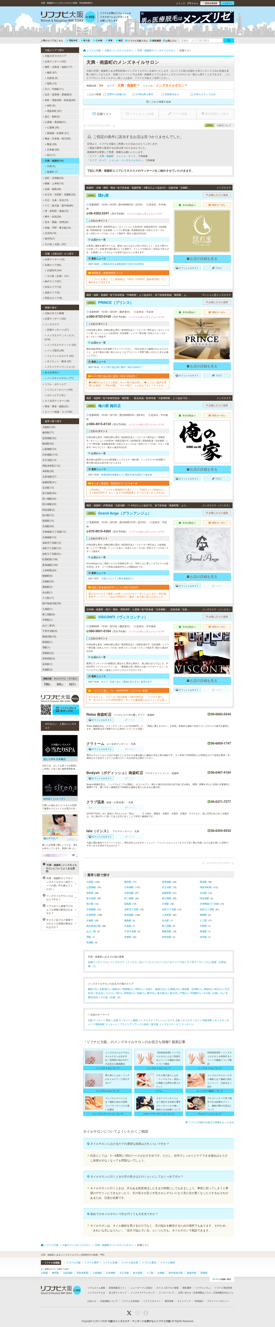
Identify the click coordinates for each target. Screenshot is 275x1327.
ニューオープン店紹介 (141, 1287)
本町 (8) (51, 105)
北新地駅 (129, 892)
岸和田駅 (167, 936)
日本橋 (99, 40)
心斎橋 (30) (53, 127)
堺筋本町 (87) (54, 110)
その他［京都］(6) (110, 997)
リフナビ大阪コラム (138, 40)
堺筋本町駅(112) (51, 465)
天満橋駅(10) (49, 537)
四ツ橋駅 (129, 898)
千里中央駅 (130, 931)
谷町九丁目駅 (207, 909)
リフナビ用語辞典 (223, 1287)
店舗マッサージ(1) (98, 962)
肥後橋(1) (127, 989)
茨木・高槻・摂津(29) (56, 222)
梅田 (120, 40)
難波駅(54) (48, 443)
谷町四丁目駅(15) (51, 542)
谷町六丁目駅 (169, 909)
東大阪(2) (162, 993)
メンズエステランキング (142, 1292)
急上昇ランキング (118, 1292)
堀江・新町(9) (52, 116)
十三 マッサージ (184, 1024)
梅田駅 (127, 881)
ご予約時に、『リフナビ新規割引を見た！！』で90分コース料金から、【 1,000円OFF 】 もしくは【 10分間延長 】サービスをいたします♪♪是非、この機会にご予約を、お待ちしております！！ (127, 491)
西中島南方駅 (93, 925)
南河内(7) (50, 238)
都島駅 (127, 920)
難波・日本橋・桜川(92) (58, 138)
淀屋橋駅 (167, 881)
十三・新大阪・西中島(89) (59, 205)
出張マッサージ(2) (55, 259)
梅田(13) (92, 989)
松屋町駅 (91, 914)
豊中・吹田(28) (53, 216)
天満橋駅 (91, 909)
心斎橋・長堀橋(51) (55, 122)
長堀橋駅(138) (50, 564)
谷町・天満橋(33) (54, 177)
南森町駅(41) (49, 482)
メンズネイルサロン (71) (60, 377)
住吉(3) (99, 993)
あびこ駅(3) (48, 625)
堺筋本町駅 (206, 887)
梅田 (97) (52, 72)
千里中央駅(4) (49, 630)
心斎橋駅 (91, 887)
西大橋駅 (167, 898)
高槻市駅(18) (49, 636)
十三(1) (110, 993)
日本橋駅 (129, 887)
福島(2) (116, 989)
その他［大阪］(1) (213, 993)
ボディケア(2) (176, 962)
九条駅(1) (47, 608)
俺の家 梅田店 (104, 405)
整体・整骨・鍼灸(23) (56, 406)
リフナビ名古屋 (129, 1262)
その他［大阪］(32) (55, 244)
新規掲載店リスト (118, 1287)
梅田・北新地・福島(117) (58, 66)
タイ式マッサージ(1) (198, 962)
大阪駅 (90, 881)
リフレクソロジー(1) (156, 962)
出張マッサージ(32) (55, 61)
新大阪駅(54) (49, 493)
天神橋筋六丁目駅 (209, 903)
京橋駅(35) (48, 581)
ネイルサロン (52, 372)
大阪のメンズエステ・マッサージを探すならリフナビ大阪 (139, 1321)
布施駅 (90, 942)
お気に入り (171, 40)
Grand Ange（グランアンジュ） (119, 513)
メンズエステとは (96, 1292)
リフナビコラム (203, 1287)
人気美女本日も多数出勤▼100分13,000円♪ (122, 263)
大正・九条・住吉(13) (56, 200)
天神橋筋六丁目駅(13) (54, 531)
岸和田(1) (129, 993)
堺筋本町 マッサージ (106, 1024)
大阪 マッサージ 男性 (99, 1020)
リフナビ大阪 (73, 1262)
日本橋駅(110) (50, 454)
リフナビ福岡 (167, 1262)
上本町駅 (167, 914)
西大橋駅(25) (49, 504)
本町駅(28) (48, 471)
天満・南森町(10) (54, 160)
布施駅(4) (47, 669)
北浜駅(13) (48, 487)
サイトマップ (184, 1300)
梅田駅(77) (48, 432)
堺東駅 (127, 936)
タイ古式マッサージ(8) (57, 400)
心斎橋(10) (173, 989)
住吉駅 (165, 920)
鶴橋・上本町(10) (54, 183)
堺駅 (88, 936)
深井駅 (203, 936)
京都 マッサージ (122, 1020)
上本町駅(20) (49, 570)
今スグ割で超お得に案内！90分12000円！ (122, 367)
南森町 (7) (52, 171)
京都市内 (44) (54, 270)
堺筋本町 (73, 40)
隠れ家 (98, 195)
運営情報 (169, 1300)
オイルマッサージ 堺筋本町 (197, 1020)
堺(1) (119, 993)
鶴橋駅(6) (47, 575)
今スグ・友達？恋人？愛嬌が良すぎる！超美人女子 (126, 681)
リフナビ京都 (110, 1262)
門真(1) (184, 993)
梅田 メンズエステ (143, 1020)
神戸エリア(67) (53, 281)
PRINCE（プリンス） (110, 302)
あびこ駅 (91, 931)
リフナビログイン (152, 1300)
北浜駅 (203, 892)
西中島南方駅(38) (51, 603)
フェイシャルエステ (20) (60, 355)
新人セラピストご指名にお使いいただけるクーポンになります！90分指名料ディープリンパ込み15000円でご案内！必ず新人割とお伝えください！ (127, 595)
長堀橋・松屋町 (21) (58, 133)
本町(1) (139, 989)
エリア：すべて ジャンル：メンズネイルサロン (116, 160)
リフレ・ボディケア (55, 384)
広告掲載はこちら (202, 1292)
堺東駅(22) (48, 653)
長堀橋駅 (129, 914)
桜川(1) (218, 989)
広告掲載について (109, 1300)
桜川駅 (90, 903)
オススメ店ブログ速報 (167, 1287)
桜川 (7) (51, 155)
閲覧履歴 (156, 40)
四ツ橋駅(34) (49, 498)
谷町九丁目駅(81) (51, 553)
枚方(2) (174, 993)
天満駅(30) (48, 526)
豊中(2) (151, 993)
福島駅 (127, 903)
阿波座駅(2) (48, 509)
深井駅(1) (47, 664)
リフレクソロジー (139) (60, 389)
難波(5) (208, 989)
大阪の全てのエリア (55, 55)
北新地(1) (104, 989)
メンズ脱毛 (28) (55, 350)
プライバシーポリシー (218, 1300)
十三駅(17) (48, 597)
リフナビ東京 (149, 1262)
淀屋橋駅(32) (49, 438)
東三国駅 (167, 925)
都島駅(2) (47, 586)
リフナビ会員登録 (130, 1300)
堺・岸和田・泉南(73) (56, 210)
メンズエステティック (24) (61, 344)
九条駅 (127, 925)
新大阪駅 (91, 898)
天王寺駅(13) (49, 460)
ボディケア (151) (56, 395)
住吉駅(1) (47, 592)
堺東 (110, 40)
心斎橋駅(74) (49, 449)
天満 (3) (51, 166)
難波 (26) (52, 144)
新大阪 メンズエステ (162, 1024)
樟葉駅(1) (47, 641)
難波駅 (203, 881)
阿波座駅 (204, 898)
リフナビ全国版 (52, 1262)
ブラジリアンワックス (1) (61, 366)
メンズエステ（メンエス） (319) (60, 337)
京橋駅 (90, 920)
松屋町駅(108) (50, 559)
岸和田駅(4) (48, 658)
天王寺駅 (167, 887)
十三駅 (203, 920)
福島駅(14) (48, 520)
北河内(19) (50, 233)
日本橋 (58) (53, 149)
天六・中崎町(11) (54, 89)
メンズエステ (52, 324)
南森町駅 (167, 892)
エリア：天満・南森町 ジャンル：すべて (112, 156)
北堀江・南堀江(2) (155, 989)
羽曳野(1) (195, 993)
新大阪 (86, 40)
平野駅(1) (47, 619)
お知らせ (91, 1300)
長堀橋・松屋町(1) (192, 989)
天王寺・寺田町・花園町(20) (60, 194)
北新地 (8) (52, 77)
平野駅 (203, 925)
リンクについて (166, 1292)
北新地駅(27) (49, 476)
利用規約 (198, 1300)
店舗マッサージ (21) (58, 329)
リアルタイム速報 (96, 1287)
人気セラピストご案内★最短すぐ (117, 578)
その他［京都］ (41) (58, 275)
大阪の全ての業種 (54, 313)
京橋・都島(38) (53, 189)
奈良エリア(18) (53, 286)
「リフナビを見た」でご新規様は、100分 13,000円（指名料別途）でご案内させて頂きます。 (127, 281)
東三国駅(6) (48, 614)
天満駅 (165, 903)
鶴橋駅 (203, 914)
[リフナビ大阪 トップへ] (68, 17)
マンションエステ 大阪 (167, 1020)
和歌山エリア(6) (53, 297)
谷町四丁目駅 (131, 909)
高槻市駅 (167, 931)
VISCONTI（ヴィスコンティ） (118, 617)
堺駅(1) (46, 647)
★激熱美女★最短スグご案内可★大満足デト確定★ (126, 474)
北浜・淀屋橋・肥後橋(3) (58, 94)
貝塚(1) (141, 993)
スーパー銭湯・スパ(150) (58, 411)
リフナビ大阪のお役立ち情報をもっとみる (211, 1122)
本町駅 (90, 892)
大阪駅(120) (48, 427)
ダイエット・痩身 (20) (59, 361)
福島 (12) (52, 83)
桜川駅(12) (48, 515)
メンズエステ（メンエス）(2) (126, 962)
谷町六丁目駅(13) (51, 548)
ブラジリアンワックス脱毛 (134, 1024)
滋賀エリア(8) (52, 292)
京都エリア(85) (53, 264)
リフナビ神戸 (92, 1262)
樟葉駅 (203, 931)
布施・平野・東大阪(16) (58, 227)
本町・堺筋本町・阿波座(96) (60, 100)
